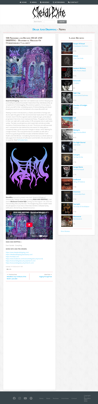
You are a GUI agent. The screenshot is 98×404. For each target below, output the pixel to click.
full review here (22, 140)
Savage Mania (78, 167)
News (34, 2)
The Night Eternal (79, 142)
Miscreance (77, 216)
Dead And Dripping (45, 29)
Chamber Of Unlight (80, 105)
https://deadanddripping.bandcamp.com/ (19, 254)
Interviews (59, 2)
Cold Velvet (76, 145)
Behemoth (77, 81)
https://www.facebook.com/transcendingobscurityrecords (24, 259)
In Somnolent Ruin (79, 194)
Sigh (74, 118)
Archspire (76, 155)
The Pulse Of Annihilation (81, 206)
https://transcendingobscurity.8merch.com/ (20, 263)
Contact (74, 2)
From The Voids (78, 58)
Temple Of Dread (79, 44)
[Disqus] (29, 309)
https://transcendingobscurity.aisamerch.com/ (21, 261)
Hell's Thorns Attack (79, 71)
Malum (75, 56)
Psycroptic (76, 204)
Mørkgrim (76, 130)
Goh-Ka (75, 120)
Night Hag (76, 93)
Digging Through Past (45, 276)
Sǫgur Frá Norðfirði (79, 132)
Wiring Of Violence (79, 182)
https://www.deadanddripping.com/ (17, 252)
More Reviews (65, 231)
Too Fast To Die (78, 157)
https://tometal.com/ (12, 256)
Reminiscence (77, 219)
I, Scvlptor (76, 83)
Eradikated (77, 179)
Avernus (75, 108)
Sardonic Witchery (79, 68)
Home (24, 2)
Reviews (45, 2)
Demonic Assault (78, 169)
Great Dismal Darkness (80, 95)
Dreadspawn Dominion (80, 46)
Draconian (76, 192)
